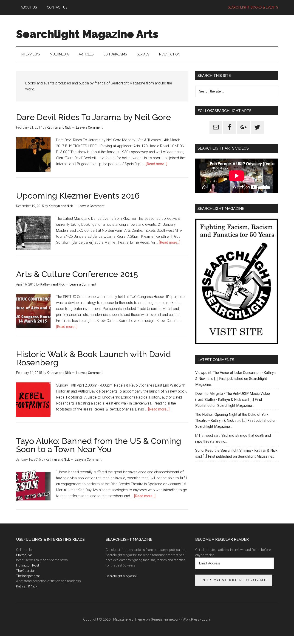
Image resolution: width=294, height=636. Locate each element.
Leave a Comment (89, 127)
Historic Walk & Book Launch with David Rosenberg (93, 358)
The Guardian (26, 570)
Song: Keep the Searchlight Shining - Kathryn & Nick (236, 450)
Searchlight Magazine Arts (87, 34)
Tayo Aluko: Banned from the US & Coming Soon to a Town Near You (98, 445)
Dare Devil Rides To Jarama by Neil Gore (93, 117)
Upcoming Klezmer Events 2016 (78, 195)
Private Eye (24, 555)
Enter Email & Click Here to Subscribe (234, 580)
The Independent (28, 576)
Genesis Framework (165, 619)
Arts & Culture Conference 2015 (77, 274)
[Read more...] (156, 164)
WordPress (191, 619)
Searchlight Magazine (121, 576)
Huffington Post (27, 565)
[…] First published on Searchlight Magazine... (238, 456)
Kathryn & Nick (26, 586)
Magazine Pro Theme (129, 619)
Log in (206, 619)
